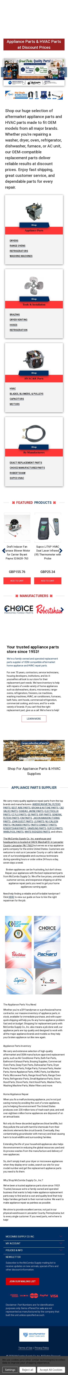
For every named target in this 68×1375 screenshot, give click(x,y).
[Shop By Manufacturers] (34, 433)
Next (63, 72)
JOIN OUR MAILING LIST (22, 1281)
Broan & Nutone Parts (45, 807)
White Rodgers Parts (37, 831)
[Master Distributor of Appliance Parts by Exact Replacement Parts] (18, 929)
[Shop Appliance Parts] (34, 211)
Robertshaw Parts (14, 828)
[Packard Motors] (47, 955)
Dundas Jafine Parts (31, 811)
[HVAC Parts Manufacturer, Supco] (19, 981)
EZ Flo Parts (19, 814)
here (11, 897)
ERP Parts (45, 814)
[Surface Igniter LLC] (48, 981)
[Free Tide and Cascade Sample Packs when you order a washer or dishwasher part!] (34, 72)
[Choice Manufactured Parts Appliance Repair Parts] (47, 929)
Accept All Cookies (51, 1370)
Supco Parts (55, 828)
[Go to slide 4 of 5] (39, 83)
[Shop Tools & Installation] (34, 285)
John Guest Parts (22, 821)
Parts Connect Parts (44, 825)
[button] (34, 95)
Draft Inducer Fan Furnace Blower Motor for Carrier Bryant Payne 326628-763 (17, 552)
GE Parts (33, 814)
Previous (4, 72)
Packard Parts (21, 825)
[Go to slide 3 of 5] (34, 83)
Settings (10, 1370)
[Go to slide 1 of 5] (23, 83)
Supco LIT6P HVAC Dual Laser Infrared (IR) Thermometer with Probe (47, 552)
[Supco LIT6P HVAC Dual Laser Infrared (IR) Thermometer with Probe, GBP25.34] (48, 528)
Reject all (27, 1370)
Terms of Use (25, 1348)
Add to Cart (17, 581)
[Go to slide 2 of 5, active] (29, 83)
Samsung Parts (36, 828)
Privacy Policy (42, 1348)
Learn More (34, 718)
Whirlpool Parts (13, 831)
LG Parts (39, 821)
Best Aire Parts (21, 807)
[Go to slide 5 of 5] (44, 83)
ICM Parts (26, 818)
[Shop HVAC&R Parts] (34, 359)
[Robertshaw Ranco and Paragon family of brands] (18, 955)
